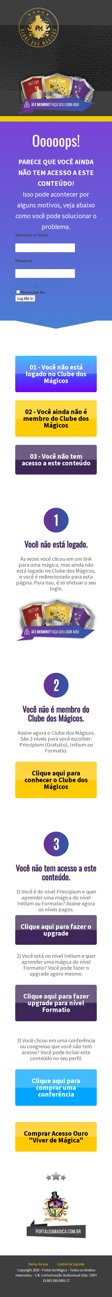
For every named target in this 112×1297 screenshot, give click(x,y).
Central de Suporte (70, 1264)
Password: (24, 260)
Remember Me (33, 292)
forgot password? (51, 286)
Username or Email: (32, 234)
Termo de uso (38, 1264)
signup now (24, 286)
